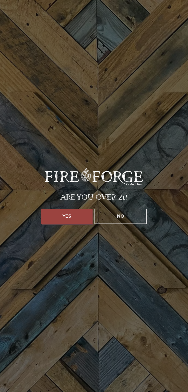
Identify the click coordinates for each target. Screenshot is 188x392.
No (120, 216)
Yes (66, 216)
